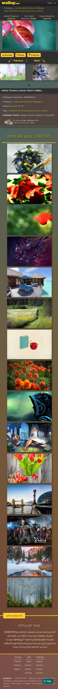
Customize (34, 55)
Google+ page (18, 669)
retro (34, 643)
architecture (45, 632)
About (29, 661)
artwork (11, 635)
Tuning (22, 647)
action (23, 631)
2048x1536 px (11, 631)
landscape (40, 639)
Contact (28, 683)
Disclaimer (40, 673)
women (43, 647)
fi (23, 639)
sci (39, 643)
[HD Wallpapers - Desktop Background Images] (10, 3)
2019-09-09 (18, 106)
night (15, 643)
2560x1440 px (14, 110)
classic (41, 635)
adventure (33, 632)
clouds (49, 636)
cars (23, 635)
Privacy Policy (40, 669)
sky (43, 643)
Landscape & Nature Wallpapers (28, 101)
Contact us (29, 669)
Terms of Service (40, 665)
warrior (35, 646)
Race (21, 643)
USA (28, 647)
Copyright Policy (40, 661)
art (54, 631)
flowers (24, 110)
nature (45, 110)
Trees (15, 647)
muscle (50, 639)
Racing (28, 643)
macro (38, 110)
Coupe (9, 639)
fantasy (17, 639)
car (18, 636)
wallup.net (7, 678)
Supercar (51, 643)
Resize (21, 55)
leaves (31, 110)
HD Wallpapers (29, 673)
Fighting (29, 639)
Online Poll (29, 665)
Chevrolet (32, 636)
